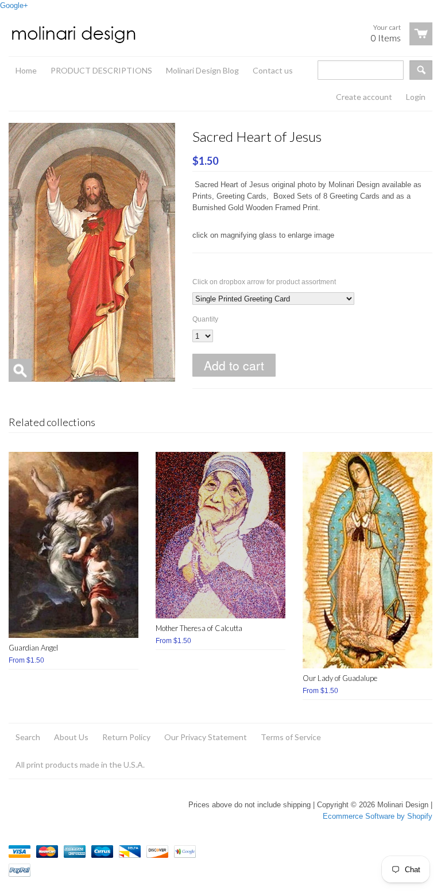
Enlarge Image (20, 370)
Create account (364, 97)
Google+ (14, 5)
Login (415, 97)
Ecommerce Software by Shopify (377, 816)
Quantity (205, 319)
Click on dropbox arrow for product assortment (264, 282)
